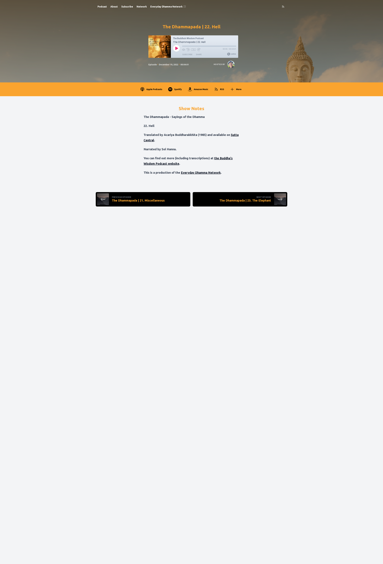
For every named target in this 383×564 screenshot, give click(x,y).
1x (193, 50)
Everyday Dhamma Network (166, 6)
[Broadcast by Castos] (231, 54)
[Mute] (183, 49)
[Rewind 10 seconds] (188, 49)
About (114, 6)
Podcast (102, 6)
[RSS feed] (283, 7)
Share (199, 54)
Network (142, 6)
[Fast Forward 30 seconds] (198, 49)
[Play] (176, 48)
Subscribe (127, 6)
